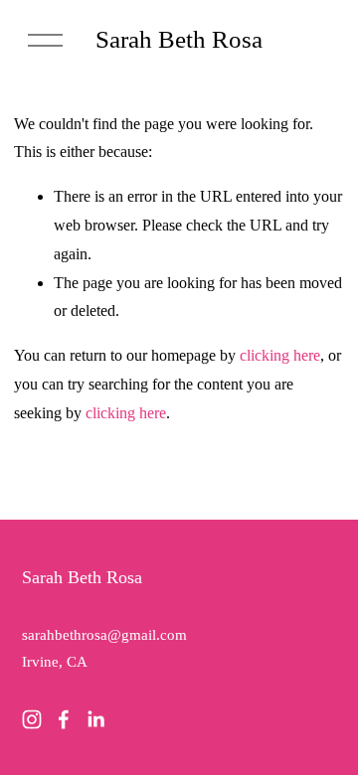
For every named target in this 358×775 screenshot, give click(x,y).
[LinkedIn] (95, 719)
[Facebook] (64, 719)
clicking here (280, 355)
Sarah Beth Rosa (179, 39)
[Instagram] (32, 719)
